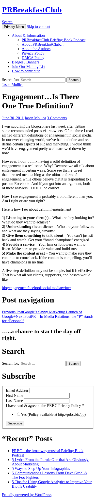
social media (51, 288)
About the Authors (36, 49)
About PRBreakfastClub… (43, 44)
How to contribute (26, 71)
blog (5, 288)
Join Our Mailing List (28, 66)
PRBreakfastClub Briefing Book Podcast (53, 40)
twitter (66, 288)
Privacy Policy (33, 53)
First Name (15, 395)
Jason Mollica (12, 84)
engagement (18, 288)
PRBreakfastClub (32, 9)
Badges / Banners (25, 62)
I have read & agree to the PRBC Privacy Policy (45, 405)
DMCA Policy (33, 58)
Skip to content (38, 26)
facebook (35, 288)
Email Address (18, 390)
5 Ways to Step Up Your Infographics (41, 468)
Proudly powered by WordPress (26, 495)
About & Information (28, 35)
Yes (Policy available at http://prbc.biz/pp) (53, 414)
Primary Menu (14, 27)
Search (7, 22)
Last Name (15, 401)
